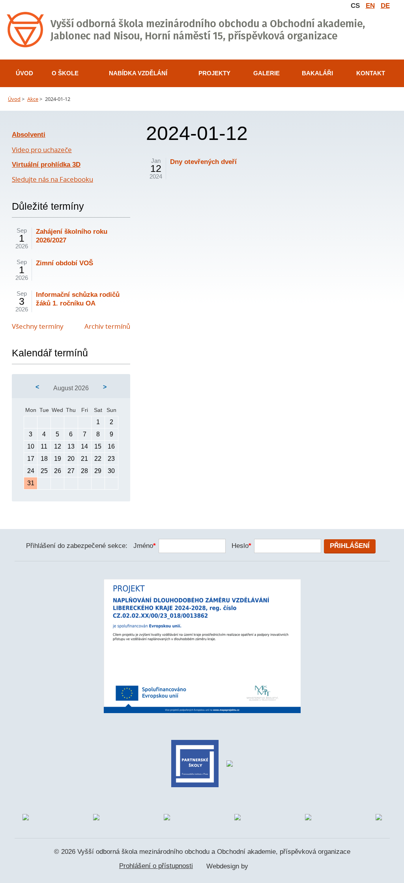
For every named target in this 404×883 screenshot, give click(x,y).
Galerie (266, 73)
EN (370, 5)
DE (385, 5)
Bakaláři (317, 73)
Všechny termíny (38, 326)
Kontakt (370, 73)
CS (355, 5)
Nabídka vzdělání (138, 73)
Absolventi (28, 134)
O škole (65, 73)
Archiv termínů (107, 326)
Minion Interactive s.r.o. (267, 867)
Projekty (214, 73)
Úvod (24, 73)
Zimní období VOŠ (64, 263)
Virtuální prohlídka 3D (46, 164)
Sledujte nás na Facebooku (52, 179)
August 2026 (71, 388)
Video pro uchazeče (42, 149)
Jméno (144, 546)
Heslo (241, 546)
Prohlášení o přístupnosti (156, 866)
